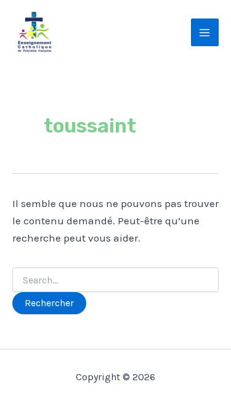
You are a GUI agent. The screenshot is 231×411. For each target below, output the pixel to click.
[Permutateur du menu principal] (205, 32)
